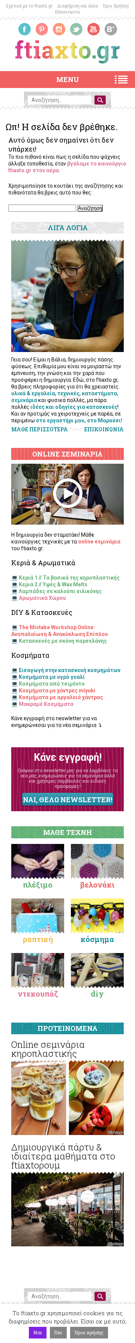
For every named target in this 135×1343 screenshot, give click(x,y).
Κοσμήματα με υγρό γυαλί (52, 677)
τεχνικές (68, 393)
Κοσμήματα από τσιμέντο (52, 684)
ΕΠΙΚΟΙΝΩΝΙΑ (104, 429)
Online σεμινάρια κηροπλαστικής (48, 1048)
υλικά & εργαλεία (33, 393)
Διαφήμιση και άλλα (77, 5)
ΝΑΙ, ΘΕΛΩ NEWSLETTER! (67, 799)
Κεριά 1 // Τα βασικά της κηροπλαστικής (69, 578)
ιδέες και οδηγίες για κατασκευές (73, 407)
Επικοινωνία (67, 11)
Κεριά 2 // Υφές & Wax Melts (53, 584)
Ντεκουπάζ (38, 994)
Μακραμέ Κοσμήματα (46, 704)
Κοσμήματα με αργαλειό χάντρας (61, 697)
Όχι (58, 1332)
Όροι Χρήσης (116, 5)
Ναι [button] (37, 1332)
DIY (97, 994)
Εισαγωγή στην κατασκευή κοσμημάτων (69, 670)
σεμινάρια (24, 400)
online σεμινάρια (99, 542)
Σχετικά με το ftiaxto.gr (29, 5)
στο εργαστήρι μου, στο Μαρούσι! (79, 420)
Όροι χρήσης (89, 1332)
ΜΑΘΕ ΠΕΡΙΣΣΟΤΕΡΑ (39, 429)
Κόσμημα (97, 939)
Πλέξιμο (37, 884)
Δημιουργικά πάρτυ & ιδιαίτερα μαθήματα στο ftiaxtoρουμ (63, 1156)
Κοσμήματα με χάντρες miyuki (57, 690)
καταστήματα (99, 393)
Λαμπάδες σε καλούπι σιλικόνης (60, 591)
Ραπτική (38, 939)
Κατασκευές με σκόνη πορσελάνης (63, 641)
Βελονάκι (97, 884)
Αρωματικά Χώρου (42, 598)
